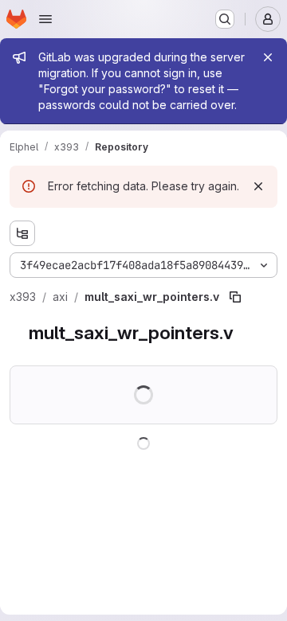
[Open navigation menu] (45, 19)
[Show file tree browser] (22, 233)
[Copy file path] (235, 297)
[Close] (267, 57)
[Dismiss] (258, 186)
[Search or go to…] (224, 19)
